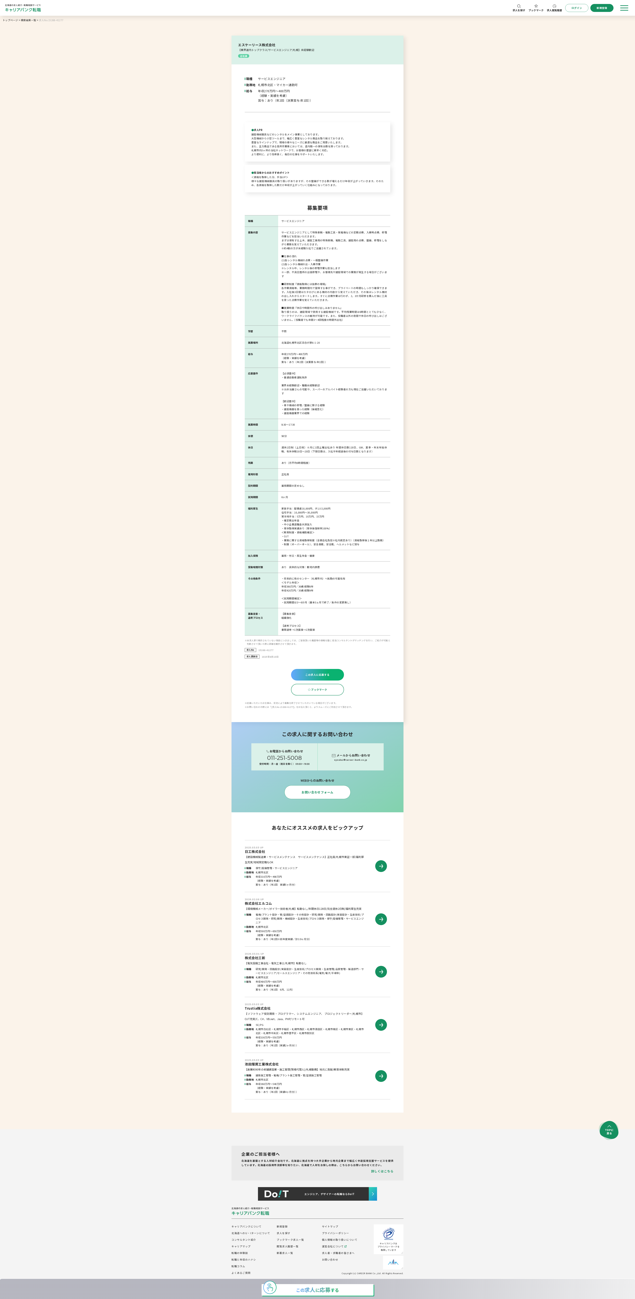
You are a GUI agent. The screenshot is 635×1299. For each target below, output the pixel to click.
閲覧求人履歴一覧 (287, 1246)
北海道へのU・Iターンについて (251, 1233)
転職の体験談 (240, 1253)
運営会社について (333, 1246)
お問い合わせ (330, 1259)
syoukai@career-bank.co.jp (350, 759)
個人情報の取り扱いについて (340, 1239)
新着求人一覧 (285, 1253)
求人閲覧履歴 (554, 10)
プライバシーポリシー (335, 1233)
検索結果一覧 (28, 20)
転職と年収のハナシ (244, 1259)
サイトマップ (330, 1226)
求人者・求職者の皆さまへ (338, 1253)
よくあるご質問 (241, 1272)
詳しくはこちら (382, 1171)
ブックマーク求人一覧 (290, 1239)
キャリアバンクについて (247, 1226)
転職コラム (238, 1266)
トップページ (10, 20)
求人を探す (519, 10)
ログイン (577, 8)
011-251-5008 (284, 757)
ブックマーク (536, 10)
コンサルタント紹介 (244, 1239)
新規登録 (282, 1226)
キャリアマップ (241, 1246)
